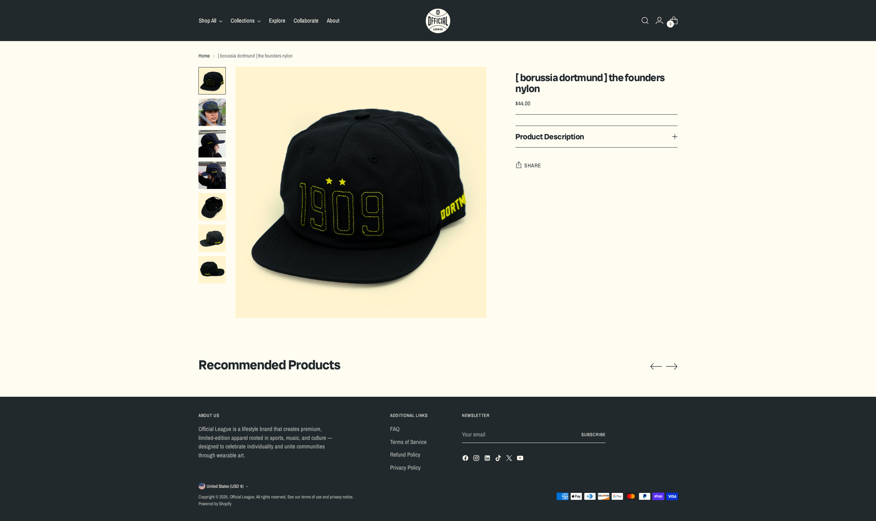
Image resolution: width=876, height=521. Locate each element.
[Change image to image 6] (212, 238)
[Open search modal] (645, 20)
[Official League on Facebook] (466, 459)
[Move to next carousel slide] (672, 366)
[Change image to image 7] (212, 269)
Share (532, 165)
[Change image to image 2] (212, 112)
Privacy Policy (405, 467)
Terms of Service (408, 442)
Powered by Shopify (214, 503)
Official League (242, 497)
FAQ (395, 429)
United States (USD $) (225, 486)
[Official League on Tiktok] (499, 459)
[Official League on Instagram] (477, 459)
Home (204, 55)
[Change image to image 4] (212, 175)
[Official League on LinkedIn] (488, 459)
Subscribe (593, 434)
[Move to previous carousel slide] (656, 366)
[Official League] (438, 20)
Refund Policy (405, 454)
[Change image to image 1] (212, 80)
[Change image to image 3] (212, 143)
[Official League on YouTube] (521, 459)
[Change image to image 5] (212, 206)
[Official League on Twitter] (510, 459)
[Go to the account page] (659, 20)
